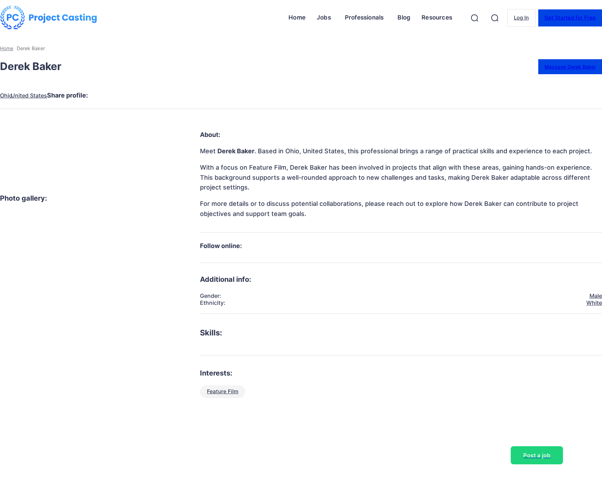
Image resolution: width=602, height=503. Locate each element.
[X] (128, 95)
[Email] (203, 95)
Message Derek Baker (570, 67)
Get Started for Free (570, 17)
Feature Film (222, 391)
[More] (229, 95)
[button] (474, 17)
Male (595, 295)
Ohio (6, 95)
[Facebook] (103, 95)
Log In (521, 17)
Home (6, 48)
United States (29, 95)
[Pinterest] (153, 95)
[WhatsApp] (178, 95)
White (594, 302)
